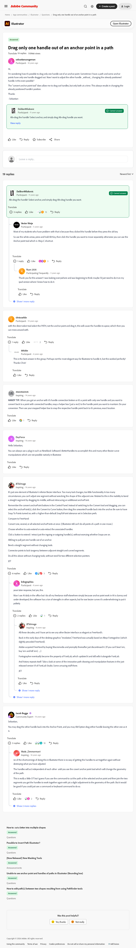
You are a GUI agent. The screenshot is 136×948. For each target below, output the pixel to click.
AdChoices (114, 944)
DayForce (20, 437)
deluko (24, 350)
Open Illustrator (121, 23)
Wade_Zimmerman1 (31, 751)
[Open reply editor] (68, 159)
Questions (46, 14)
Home (7, 14)
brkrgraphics (27, 581)
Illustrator (34, 14)
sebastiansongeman (25, 59)
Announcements (14, 867)
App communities (20, 14)
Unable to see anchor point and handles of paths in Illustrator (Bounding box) (45, 873)
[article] (67, 201)
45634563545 (22, 391)
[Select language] (92, 6)
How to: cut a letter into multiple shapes (26, 827)
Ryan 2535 (31, 269)
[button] (6, 7)
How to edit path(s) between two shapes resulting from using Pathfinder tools (45, 888)
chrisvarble (21, 317)
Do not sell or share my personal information (86, 944)
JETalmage (21, 483)
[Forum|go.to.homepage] (24, 6)
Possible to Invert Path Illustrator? (23, 842)
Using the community (16, 944)
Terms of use (32, 944)
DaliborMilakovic (26, 109)
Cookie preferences (57, 944)
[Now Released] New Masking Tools (24, 858)
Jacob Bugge (22, 713)
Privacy (43, 944)
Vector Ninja (27, 223)
